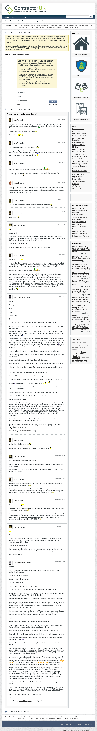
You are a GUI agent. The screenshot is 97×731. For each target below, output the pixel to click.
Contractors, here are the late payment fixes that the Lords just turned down (81, 299)
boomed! (84, 342)
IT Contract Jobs (78, 174)
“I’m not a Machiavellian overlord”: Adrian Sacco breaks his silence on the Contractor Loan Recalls (80, 326)
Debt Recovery (77, 224)
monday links (79, 354)
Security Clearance (78, 181)
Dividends (75, 147)
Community (34, 21)
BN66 (84, 133)
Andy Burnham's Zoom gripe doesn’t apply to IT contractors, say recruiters (81, 266)
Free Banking (76, 219)
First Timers (76, 131)
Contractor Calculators (80, 166)
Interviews (75, 184)
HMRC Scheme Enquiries (82, 25)
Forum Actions (47, 21)
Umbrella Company (78, 149)
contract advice (81, 344)
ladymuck (17, 225)
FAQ (18, 21)
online (87, 357)
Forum (11, 32)
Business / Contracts (29, 25)
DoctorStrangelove (20, 297)
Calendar (25, 21)
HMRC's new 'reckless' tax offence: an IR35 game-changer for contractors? (81, 317)
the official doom (79, 360)
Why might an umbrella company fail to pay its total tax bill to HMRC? (80, 291)
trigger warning (75, 361)
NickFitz (16, 120)
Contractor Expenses (79, 171)
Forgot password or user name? (24, 103)
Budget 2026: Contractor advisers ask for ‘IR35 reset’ (80, 283)
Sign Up (52, 70)
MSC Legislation (78, 142)
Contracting (8, 25)
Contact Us (70, 724)
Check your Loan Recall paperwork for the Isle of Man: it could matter (80, 274)
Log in (53, 101)
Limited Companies (78, 145)
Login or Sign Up (11, 17)
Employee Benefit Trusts (80, 136)
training (85, 360)
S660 (78, 133)
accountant (75, 342)
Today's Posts (9, 21)
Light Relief (65, 27)
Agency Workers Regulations (78, 139)
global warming (81, 345)
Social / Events (74, 27)
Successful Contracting (80, 161)
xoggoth (16, 183)
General (15, 25)
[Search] (91, 16)
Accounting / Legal (56, 25)
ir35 (80, 347)
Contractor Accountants (80, 233)
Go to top (88, 724)
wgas (87, 361)
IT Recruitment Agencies (80, 236)
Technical (42, 27)
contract (74, 344)
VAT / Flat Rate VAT (79, 152)
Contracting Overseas (79, 164)
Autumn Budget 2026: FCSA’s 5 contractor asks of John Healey (81, 258)
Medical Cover (77, 229)
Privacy (79, 724)
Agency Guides (77, 188)
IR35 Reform (34, 27)
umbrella (82, 361)
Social (59, 27)
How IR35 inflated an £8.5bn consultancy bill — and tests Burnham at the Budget (81, 248)
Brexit (20, 25)
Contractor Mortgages (79, 217)
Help (24, 17)
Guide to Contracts (78, 159)
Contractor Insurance (79, 208)
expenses (74, 345)
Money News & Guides (80, 156)
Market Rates (77, 179)
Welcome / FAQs (50, 27)
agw (80, 342)
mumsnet (83, 357)
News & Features (78, 129)
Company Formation (79, 222)
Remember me (22, 100)
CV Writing (76, 186)
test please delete (21, 54)
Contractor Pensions (79, 226)
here (27, 48)
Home (74, 126)
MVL (73, 168)
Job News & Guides (79, 154)
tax (73, 360)
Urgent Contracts (78, 177)
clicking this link (40, 37)
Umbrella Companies (68, 25)
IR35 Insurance (77, 215)
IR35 (73, 133)
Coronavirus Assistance (43, 25)
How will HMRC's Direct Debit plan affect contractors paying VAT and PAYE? (80, 308)
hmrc (76, 347)
